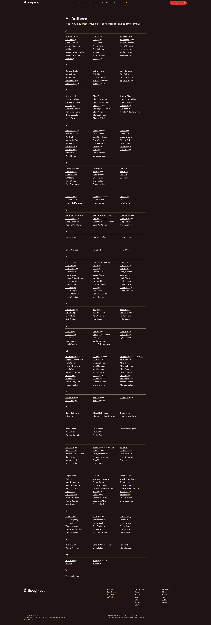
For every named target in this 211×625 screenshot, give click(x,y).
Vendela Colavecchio (102, 545)
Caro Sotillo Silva (72, 112)
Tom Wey (97, 529)
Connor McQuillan (128, 99)
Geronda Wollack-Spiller (103, 222)
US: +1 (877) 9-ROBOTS (114, 615)
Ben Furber (70, 77)
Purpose (137, 594)
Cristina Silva (125, 109)
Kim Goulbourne (127, 313)
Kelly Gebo (97, 310)
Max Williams (98, 372)
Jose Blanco (125, 275)
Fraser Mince (98, 203)
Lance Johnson (72, 338)
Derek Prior (97, 146)
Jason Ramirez (71, 297)
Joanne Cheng (99, 284)
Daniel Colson (71, 146)
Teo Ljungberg (71, 520)
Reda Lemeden (99, 451)
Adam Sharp (70, 40)
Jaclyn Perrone (71, 269)
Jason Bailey (70, 288)
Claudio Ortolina (100, 118)
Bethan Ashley (99, 71)
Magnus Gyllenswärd (74, 360)
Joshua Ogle (125, 284)
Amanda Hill (98, 59)
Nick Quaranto (126, 397)
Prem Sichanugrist (128, 429)
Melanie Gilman (99, 376)
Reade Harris (71, 463)
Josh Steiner (125, 281)
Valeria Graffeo (71, 545)
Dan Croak (70, 143)
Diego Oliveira (126, 137)
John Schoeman (100, 297)
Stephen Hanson (127, 476)
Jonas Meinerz (126, 266)
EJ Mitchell (70, 178)
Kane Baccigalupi (72, 310)
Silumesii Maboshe (101, 479)
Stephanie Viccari (100, 504)
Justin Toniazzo (126, 291)
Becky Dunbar (71, 74)
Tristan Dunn (125, 526)
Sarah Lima (70, 492)
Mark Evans (70, 379)
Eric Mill (123, 175)
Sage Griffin (70, 476)
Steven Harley (126, 485)
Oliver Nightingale (100, 413)
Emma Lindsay (99, 184)
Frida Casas (125, 200)
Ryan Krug (124, 460)
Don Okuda (125, 143)
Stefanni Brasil (99, 492)
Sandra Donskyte (72, 485)
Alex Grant (97, 43)
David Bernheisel (100, 137)
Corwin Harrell (126, 106)
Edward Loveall (72, 168)
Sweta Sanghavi (127, 501)
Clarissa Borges (99, 115)
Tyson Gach (125, 532)
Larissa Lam (70, 341)
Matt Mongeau (99, 366)
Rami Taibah (70, 457)
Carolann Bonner (72, 109)
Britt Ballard (125, 74)
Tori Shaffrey (125, 517)
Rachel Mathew (72, 451)
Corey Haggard (126, 102)
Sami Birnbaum (72, 482)
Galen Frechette (72, 219)
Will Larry (97, 564)
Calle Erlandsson (72, 99)
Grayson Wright (127, 219)
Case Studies (107, 3)
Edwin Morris (70, 172)
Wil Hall (68, 564)
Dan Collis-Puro (72, 140)
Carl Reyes (70, 106)
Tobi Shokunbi (99, 526)
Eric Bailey (124, 172)
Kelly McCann (99, 313)
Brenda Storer (99, 84)
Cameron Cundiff (73, 102)
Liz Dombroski (99, 341)
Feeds (164, 602)
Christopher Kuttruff (101, 109)
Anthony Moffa (126, 52)
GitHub (164, 594)
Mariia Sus (69, 369)
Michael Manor (99, 382)
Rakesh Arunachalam (74, 454)
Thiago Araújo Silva (73, 529)
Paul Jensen (98, 429)
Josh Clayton (126, 278)
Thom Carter (98, 517)
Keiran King (70, 316)
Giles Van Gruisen (100, 225)
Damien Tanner (71, 134)
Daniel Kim (70, 153)
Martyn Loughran (72, 382)
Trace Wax (124, 520)
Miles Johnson (126, 372)
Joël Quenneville (100, 294)
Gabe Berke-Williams (74, 215)
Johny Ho (124, 262)
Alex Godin (97, 40)
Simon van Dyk (99, 485)
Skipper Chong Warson (103, 488)
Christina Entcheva (101, 102)
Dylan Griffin (125, 150)
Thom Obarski (99, 520)
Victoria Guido (126, 548)
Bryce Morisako (126, 80)
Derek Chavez (99, 143)
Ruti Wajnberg (126, 454)
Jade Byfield (70, 272)
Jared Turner (70, 284)
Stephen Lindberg (128, 479)
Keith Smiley (70, 319)
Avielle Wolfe (125, 55)
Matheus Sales (99, 360)
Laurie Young (71, 344)
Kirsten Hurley (126, 316)
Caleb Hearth (71, 96)
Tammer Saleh (71, 517)
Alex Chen (97, 36)
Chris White (98, 112)
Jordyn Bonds (126, 272)
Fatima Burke (71, 197)
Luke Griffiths (126, 332)
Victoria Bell (125, 545)
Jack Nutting (70, 262)
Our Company (139, 589)
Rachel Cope (71, 448)
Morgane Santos (127, 379)
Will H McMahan (100, 561)
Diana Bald (124, 131)
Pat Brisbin (70, 432)
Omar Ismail (125, 413)
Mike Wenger (125, 369)
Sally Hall (69, 479)
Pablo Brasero (71, 429)
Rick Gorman (98, 463)
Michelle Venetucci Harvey (131, 357)
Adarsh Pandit (71, 43)
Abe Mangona (71, 36)
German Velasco (100, 219)
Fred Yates (124, 197)
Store (137, 604)
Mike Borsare (125, 360)
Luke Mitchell (125, 335)
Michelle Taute (99, 385)
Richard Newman (100, 457)
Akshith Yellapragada (74, 52)
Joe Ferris (97, 288)
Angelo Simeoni (127, 43)
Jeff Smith (97, 266)
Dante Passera (99, 131)
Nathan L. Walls (72, 397)
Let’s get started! (178, 3)
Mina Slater (125, 376)
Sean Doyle (70, 504)
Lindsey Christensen (101, 335)
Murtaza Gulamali (127, 385)
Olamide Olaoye (72, 413)
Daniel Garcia (71, 150)
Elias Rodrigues (72, 184)
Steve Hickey (126, 482)
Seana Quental (71, 501)
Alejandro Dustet (72, 55)
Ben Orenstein (71, 80)
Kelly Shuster (98, 316)
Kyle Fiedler (125, 319)
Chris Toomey (99, 106)
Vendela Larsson (100, 548)
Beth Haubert (99, 74)
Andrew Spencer (127, 40)
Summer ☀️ (125, 495)
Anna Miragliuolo (127, 46)
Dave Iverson (98, 134)
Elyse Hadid (98, 178)
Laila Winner (70, 335)
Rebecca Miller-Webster (103, 448)
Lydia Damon (125, 338)
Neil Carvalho (99, 397)
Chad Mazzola (71, 115)
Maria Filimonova (72, 366)
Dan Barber (70, 137)
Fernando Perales (100, 197)
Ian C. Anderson (72, 250)
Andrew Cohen (126, 36)
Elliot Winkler (98, 175)
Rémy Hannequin (100, 454)
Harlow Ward (70, 237)
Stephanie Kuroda (100, 498)
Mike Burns (124, 363)
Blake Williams (99, 77)
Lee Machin (98, 332)
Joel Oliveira (98, 291)
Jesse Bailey (98, 272)
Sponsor (138, 602)
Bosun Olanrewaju (100, 80)
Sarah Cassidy (71, 488)
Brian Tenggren (126, 71)
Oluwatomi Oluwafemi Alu (104, 416)
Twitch (164, 599)
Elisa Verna (97, 168)
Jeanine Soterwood (101, 262)
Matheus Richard (100, 357)
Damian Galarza (72, 131)
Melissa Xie (97, 379)
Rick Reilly (124, 448)
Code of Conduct (112, 617)
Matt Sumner (98, 369)
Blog (127, 3)
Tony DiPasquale (100, 532)
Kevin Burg (97, 319)
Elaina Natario (71, 181)
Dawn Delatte (98, 140)
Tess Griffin (70, 523)
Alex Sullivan (98, 49)
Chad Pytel (70, 118)
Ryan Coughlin (126, 457)
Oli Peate (69, 416)
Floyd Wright (98, 200)
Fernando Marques (73, 203)
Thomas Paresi (71, 532)
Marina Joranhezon (73, 372)
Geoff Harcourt (72, 222)
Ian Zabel (97, 250)
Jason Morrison (72, 294)
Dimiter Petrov (126, 140)
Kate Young (70, 313)
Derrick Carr (98, 150)
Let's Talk (110, 597)
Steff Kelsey (98, 495)
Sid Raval (97, 476)
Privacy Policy (139, 617)
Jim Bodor (97, 278)
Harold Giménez (100, 237)
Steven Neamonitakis (129, 488)
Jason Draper (71, 291)
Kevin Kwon (125, 310)
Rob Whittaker (126, 451)
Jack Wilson (70, 266)
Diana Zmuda (126, 134)
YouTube (165, 597)
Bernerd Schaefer (73, 84)
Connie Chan (125, 96)
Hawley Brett (125, 237)
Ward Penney (71, 561)
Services (82, 3)
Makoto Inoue (71, 363)
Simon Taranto (99, 482)
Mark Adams (70, 376)
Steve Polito (125, 492)
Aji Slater (69, 49)
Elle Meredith (98, 172)
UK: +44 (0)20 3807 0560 (130, 615)
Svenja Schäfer (126, 498)
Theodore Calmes (73, 526)
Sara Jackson (71, 495)
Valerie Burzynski (72, 548)
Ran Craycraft (71, 460)
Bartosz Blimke (71, 71)
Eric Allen (124, 168)
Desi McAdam (99, 153)
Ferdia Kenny (71, 200)
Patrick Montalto (72, 435)
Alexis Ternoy (98, 46)
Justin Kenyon (126, 288)
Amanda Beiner (99, 55)
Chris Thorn (98, 96)
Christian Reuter (100, 99)
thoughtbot (82, 24)
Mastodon (165, 589)
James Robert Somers (75, 278)
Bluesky (165, 592)
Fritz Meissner (126, 203)
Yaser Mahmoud (72, 576)
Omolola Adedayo (128, 416)
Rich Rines (97, 460)
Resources (118, 3)
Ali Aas (96, 52)
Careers (137, 592)
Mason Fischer (71, 385)
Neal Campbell (71, 401)
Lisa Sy (96, 338)
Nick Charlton (99, 401)
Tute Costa (125, 529)
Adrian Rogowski (72, 46)
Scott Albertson (72, 498)
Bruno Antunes (126, 77)
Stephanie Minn (99, 501)
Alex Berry (69, 59)
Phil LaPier (97, 435)
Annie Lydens (126, 49)
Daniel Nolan (70, 156)
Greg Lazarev (126, 225)
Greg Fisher (125, 222)
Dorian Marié (125, 146)
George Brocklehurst (74, 225)
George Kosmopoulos (102, 215)
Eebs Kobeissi (71, 175)
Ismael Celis (125, 250)
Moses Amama (126, 382)
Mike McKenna (126, 366)
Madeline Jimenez (73, 357)
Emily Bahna (98, 181)
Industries (94, 3)
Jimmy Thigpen (99, 281)
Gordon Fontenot (127, 215)
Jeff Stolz (97, 269)
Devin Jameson (99, 156)
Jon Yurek (124, 269)
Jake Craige (70, 275)
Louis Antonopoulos (101, 344)
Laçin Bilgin (70, 332)
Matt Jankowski (99, 363)
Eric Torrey (124, 178)
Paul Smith (97, 432)
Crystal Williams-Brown (130, 112)
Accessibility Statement (126, 617)
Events (137, 599)
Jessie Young (98, 275)
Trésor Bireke (125, 523)
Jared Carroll (71, 281)
